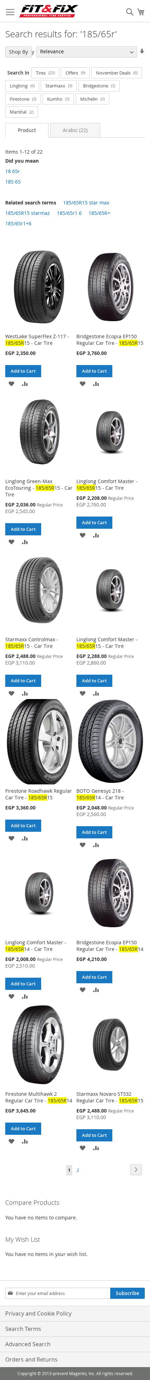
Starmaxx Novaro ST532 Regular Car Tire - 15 (109, 1097)
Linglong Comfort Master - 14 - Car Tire (35, 945)
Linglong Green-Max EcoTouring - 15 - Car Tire (39, 488)
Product (27, 130)
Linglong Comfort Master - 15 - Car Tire (106, 484)
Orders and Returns (31, 1359)
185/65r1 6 (69, 213)
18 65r (12, 171)
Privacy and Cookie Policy (38, 1313)
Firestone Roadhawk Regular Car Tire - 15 (38, 794)
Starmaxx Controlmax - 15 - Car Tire (31, 642)
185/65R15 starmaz (27, 213)
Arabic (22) (75, 130)
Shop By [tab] (18, 51)
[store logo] (48, 11)
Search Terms (23, 1329)
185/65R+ (99, 213)
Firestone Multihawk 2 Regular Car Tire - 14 (38, 1097)
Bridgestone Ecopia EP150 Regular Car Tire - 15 (109, 339)
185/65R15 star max (86, 202)
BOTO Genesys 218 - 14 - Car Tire (100, 794)
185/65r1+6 (18, 223)
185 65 (13, 181)
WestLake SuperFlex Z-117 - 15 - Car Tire (37, 339)
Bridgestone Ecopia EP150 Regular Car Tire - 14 (109, 945)
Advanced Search (28, 1344)
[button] (11, 383)
